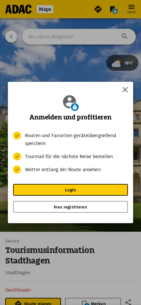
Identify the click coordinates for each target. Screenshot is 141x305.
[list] (70, 152)
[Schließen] (125, 90)
